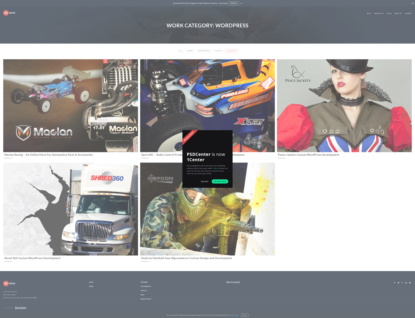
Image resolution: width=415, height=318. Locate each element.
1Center (215, 168)
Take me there (220, 181)
